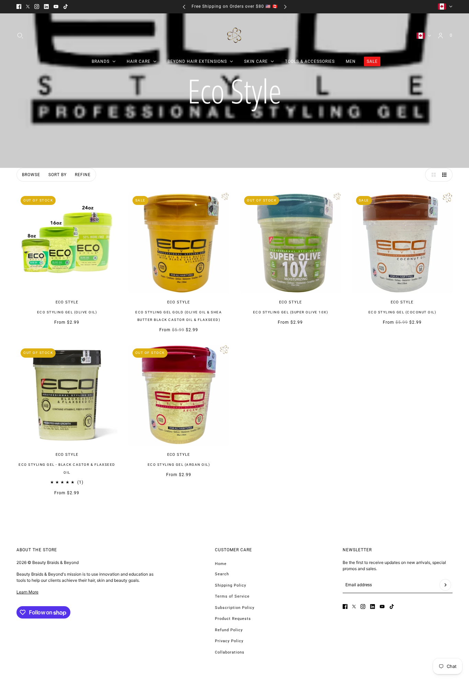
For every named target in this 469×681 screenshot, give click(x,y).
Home (221, 564)
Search (222, 574)
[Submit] (445, 585)
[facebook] (19, 6)
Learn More (27, 592)
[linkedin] (46, 6)
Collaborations (229, 652)
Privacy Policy (229, 641)
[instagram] (37, 6)
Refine (83, 174)
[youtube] (56, 6)
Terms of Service (232, 596)
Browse (31, 174)
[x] (28, 6)
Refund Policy (229, 630)
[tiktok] (65, 6)
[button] (432, 175)
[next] (285, 6)
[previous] (184, 6)
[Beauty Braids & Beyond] (235, 35)
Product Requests (233, 618)
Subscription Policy (234, 607)
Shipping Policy (230, 585)
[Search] (20, 35)
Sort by (57, 174)
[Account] (440, 35)
